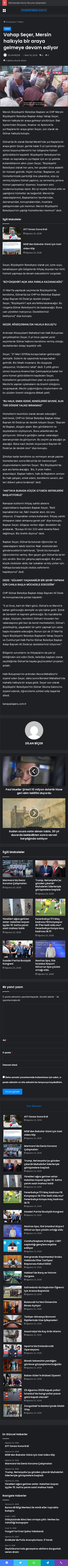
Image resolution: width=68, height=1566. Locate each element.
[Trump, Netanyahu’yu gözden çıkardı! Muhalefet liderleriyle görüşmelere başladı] (50, 868)
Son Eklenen (34, 1106)
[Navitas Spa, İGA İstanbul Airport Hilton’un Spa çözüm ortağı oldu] (50, 948)
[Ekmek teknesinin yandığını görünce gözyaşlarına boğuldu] (12, 1365)
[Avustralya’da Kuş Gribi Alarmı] (12, 1336)
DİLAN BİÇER (14, 55)
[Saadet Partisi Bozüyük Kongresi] (18, 948)
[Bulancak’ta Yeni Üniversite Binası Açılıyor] (12, 1306)
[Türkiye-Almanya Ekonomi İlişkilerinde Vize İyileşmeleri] (12, 1321)
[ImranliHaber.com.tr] (34, 10)
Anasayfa (10, 21)
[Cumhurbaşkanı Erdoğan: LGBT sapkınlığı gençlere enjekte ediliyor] (12, 1245)
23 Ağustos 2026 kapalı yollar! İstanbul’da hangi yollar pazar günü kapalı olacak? (42, 1393)
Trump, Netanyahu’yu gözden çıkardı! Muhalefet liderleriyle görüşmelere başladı (48, 885)
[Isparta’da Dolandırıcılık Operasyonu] (12, 1350)
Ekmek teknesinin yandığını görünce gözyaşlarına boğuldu (42, 1362)
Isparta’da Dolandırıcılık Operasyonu (39, 1347)
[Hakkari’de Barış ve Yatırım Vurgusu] (12, 1277)
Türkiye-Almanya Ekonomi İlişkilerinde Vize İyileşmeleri (41, 1318)
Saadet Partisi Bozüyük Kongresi (17, 962)
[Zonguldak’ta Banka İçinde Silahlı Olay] (12, 1410)
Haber (20, 21)
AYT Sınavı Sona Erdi (35, 229)
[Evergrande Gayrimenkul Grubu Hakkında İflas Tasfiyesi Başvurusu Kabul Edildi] (12, 1261)
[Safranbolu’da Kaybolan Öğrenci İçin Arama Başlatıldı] (12, 1292)
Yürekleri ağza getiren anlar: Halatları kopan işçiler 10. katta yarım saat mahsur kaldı (16, 923)
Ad (5, 1040)
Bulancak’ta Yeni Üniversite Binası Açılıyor (40, 1303)
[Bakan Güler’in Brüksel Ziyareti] (12, 1380)
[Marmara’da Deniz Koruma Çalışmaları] (18, 868)
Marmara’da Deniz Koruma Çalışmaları (15, 882)
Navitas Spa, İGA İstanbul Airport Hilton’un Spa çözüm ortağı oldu (47, 965)
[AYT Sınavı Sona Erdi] (12, 233)
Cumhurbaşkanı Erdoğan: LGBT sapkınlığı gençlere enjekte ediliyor (42, 1244)
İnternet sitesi (10, 1065)
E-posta (8, 1052)
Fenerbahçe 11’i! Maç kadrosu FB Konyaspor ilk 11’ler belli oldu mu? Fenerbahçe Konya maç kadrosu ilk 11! (49, 925)
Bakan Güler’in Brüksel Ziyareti (42, 1375)
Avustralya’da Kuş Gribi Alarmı (42, 1331)
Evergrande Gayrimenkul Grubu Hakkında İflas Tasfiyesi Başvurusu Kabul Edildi (43, 1260)
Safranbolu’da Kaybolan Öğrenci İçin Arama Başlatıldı (44, 1289)
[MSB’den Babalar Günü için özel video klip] (12, 248)
